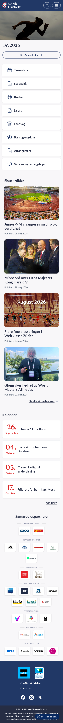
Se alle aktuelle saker (42, 401)
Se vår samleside (29, 55)
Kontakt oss (26, 688)
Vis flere (51, 503)
